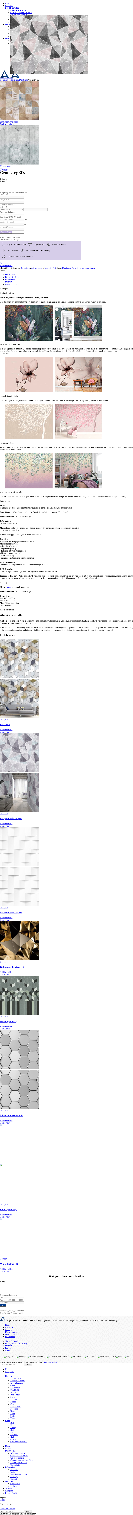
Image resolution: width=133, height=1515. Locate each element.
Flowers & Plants (17, 1381)
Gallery (13, 1472)
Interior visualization (18, 1462)
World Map (15, 1395)
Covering (14, 1404)
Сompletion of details (21, 13)
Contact (8, 1350)
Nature (13, 1411)
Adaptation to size (19, 10)
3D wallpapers (16, 1378)
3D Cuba (5, 724)
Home (2, 80)
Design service (11, 1332)
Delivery (8, 1346)
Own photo (10, 1334)
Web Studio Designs (50, 1362)
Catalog (8, 1329)
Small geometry (8, 1209)
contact (9, 587)
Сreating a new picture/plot (21, 1460)
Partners (8, 1348)
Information (10, 1336)
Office (13, 1439)
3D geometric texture (11, 912)
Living (13, 1427)
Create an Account (7, 1509)
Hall (12, 1430)
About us (9, 1327)
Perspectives (15, 1406)
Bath (12, 1437)
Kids (12, 1432)
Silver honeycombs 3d (11, 1115)
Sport (12, 1413)
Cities (12, 1385)
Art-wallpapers (11, 80)
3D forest (14, 1399)
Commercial (15, 1484)
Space (12, 1397)
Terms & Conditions (13, 1341)
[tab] (69, 275)
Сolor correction (19, 15)
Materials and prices (18, 1474)
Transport (14, 1418)
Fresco (13, 1402)
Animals (13, 1392)
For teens (14, 1409)
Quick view (5, 732)
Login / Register (11, 1493)
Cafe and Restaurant (18, 1442)
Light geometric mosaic (9, 122)
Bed (12, 1423)
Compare (9, 1491)
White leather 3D (9, 1263)
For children (15, 1388)
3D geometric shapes (11, 818)
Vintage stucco (6, 166)
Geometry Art (50, 268)
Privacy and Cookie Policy (16, 1343)
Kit (11, 1425)
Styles (12, 1416)
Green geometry (8, 1021)
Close (2, 1500)
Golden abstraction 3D (12, 967)
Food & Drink (16, 1390)
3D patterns (23, 80)
